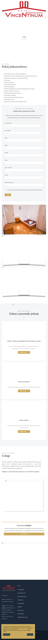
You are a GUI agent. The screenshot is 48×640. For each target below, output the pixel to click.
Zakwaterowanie (21, 593)
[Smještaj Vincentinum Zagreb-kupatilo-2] (24, 236)
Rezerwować (21, 610)
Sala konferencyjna (22, 596)
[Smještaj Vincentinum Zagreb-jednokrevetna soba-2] (24, 205)
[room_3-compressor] (24, 267)
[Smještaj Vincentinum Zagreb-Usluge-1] (24, 480)
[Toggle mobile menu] (45, 17)
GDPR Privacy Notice (23, 617)
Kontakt (20, 606)
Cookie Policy (21, 613)
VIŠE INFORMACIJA (23, 629)
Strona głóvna (21, 589)
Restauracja (20, 600)
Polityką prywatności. (37, 189)
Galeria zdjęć (21, 603)
